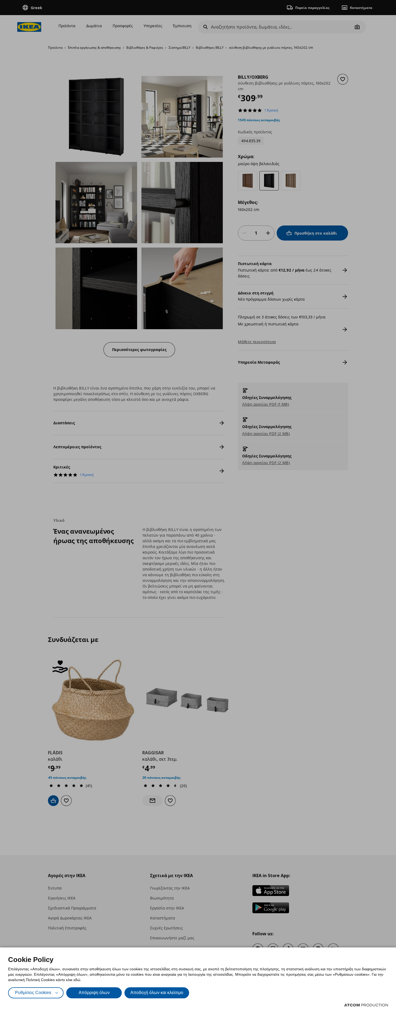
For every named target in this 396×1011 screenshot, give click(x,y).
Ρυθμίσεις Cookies (33, 992)
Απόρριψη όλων (94, 992)
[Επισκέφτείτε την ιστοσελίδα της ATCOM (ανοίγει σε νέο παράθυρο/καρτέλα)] (366, 1005)
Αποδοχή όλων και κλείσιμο (156, 992)
